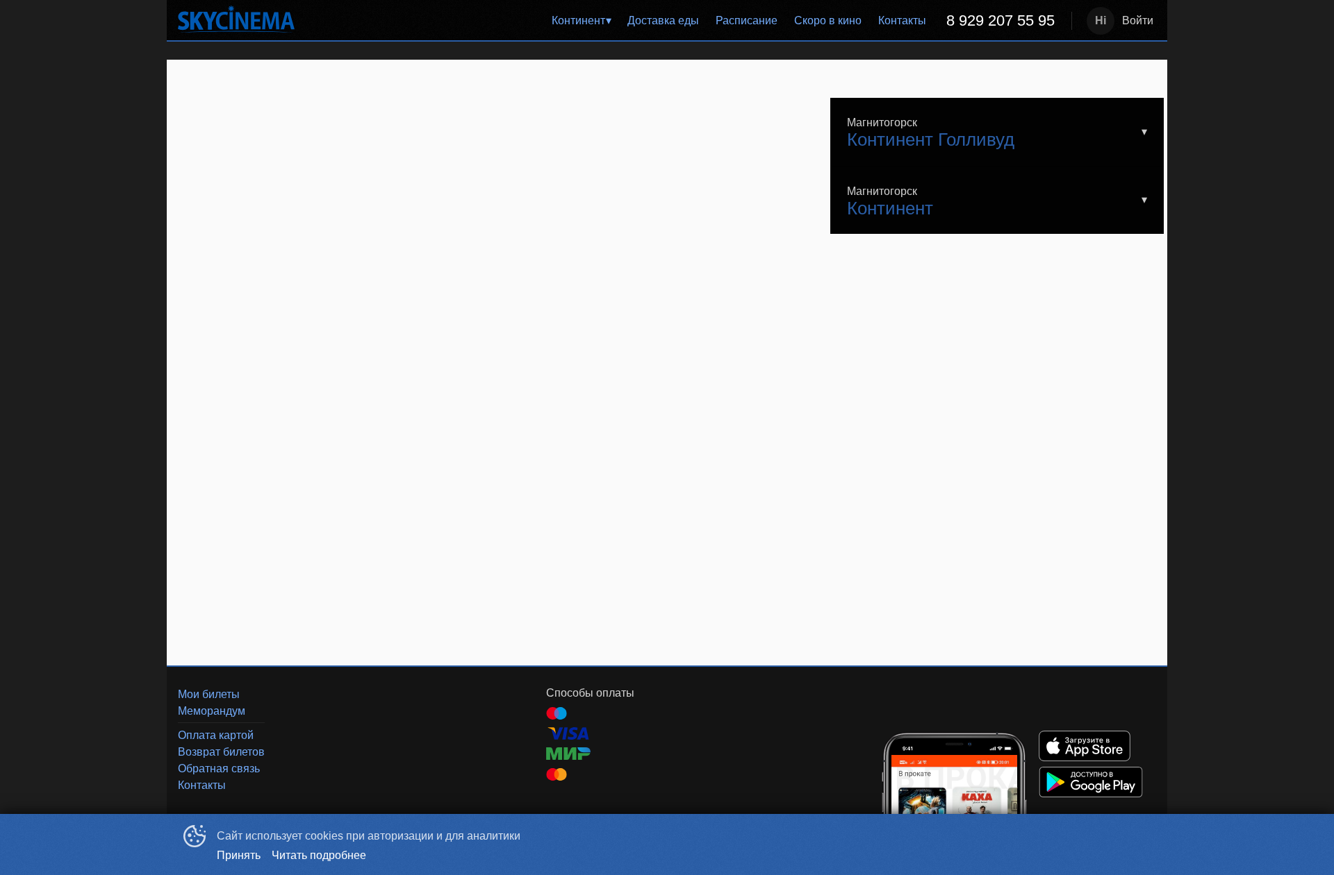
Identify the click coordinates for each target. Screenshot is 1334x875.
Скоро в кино (828, 20)
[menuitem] (581, 20)
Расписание (746, 20)
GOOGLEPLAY (1091, 782)
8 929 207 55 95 (1000, 20)
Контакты (902, 20)
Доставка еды (663, 20)
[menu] (686, 20)
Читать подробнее (319, 855)
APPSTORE (1085, 746)
